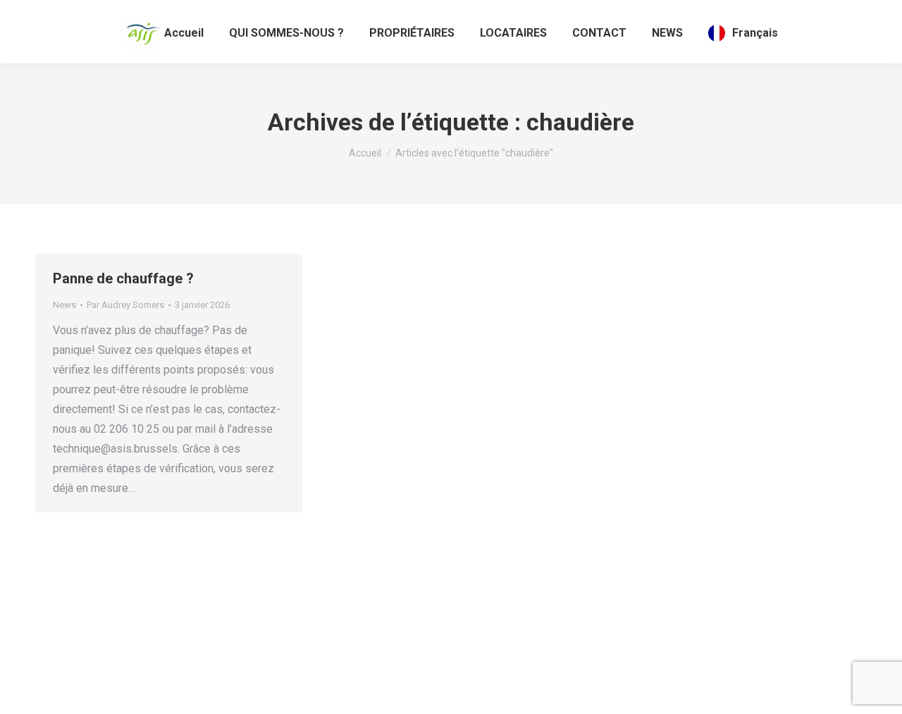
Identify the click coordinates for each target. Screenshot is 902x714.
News (64, 305)
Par (125, 305)
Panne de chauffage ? (123, 278)
